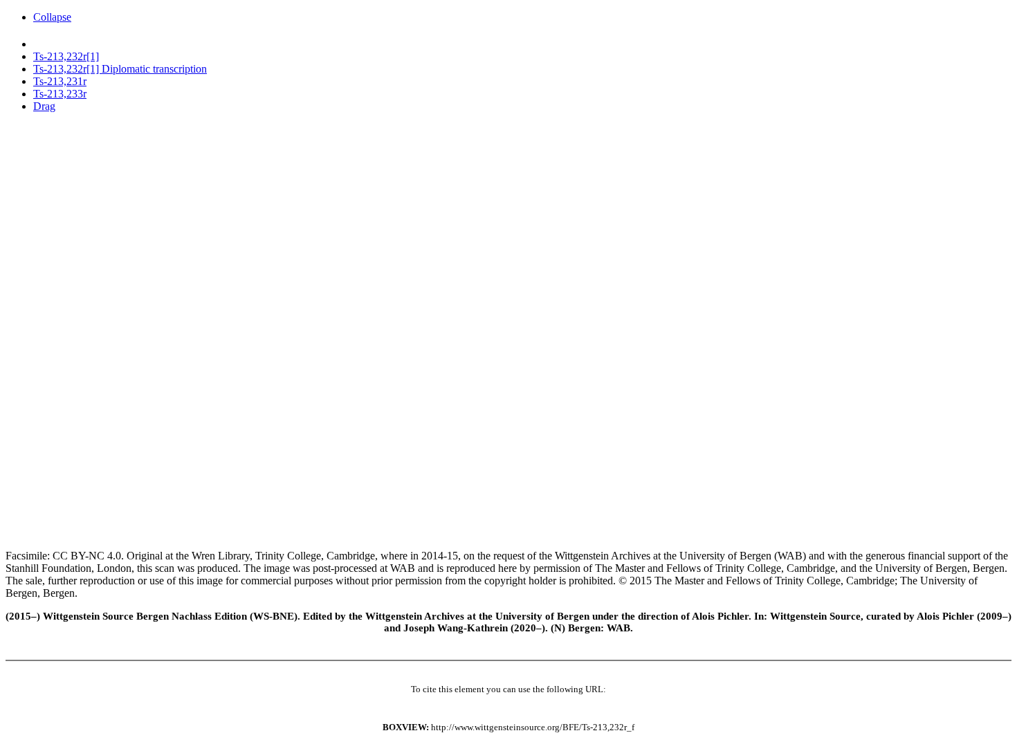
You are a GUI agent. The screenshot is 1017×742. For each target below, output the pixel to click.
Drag (44, 106)
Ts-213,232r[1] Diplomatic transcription (120, 69)
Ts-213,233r (59, 94)
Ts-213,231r (59, 81)
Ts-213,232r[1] (66, 56)
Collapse (52, 17)
